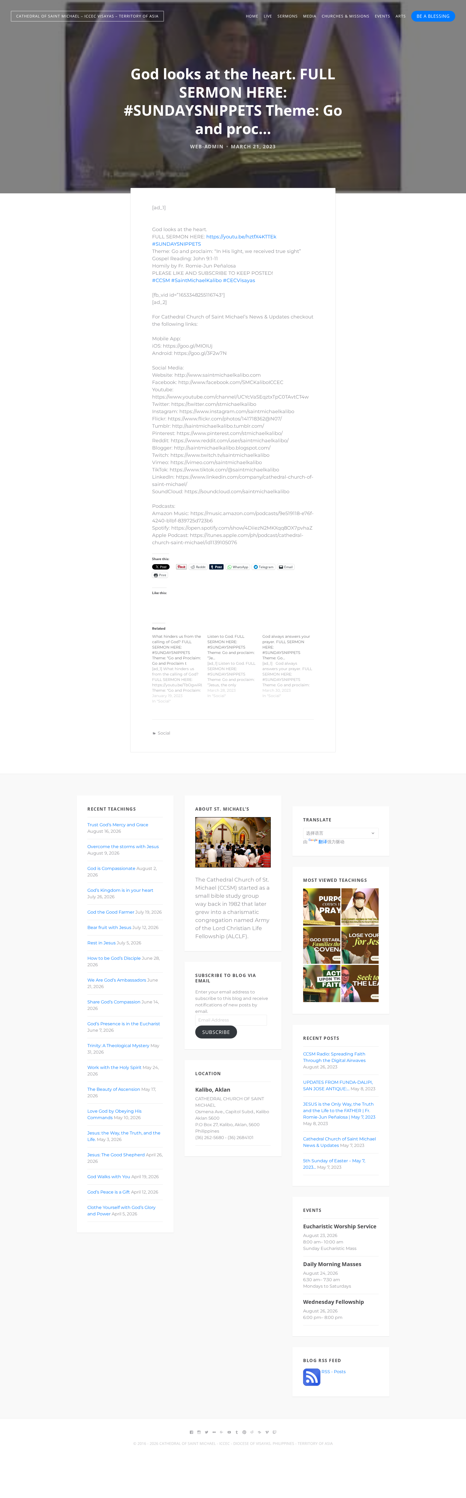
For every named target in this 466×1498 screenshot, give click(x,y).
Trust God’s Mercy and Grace (117, 824)
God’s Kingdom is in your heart (120, 890)
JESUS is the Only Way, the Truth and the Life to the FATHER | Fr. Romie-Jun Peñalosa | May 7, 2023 (339, 1111)
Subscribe (216, 1032)
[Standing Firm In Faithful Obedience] (321, 983)
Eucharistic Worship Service (339, 1226)
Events (382, 16)
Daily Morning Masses (332, 1264)
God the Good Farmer (110, 912)
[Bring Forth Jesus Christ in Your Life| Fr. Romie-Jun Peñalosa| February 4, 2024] (321, 906)
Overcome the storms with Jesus (123, 846)
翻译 (322, 841)
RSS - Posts (333, 1371)
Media (309, 16)
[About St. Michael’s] (233, 842)
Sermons (287, 16)
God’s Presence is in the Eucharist (123, 1023)
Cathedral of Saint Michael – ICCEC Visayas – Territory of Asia (87, 16)
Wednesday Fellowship (333, 1301)
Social (164, 733)
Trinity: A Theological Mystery (118, 1045)
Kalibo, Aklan (212, 1089)
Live (268, 16)
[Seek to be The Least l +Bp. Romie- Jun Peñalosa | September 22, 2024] (360, 983)
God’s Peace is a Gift (108, 1192)
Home (252, 16)
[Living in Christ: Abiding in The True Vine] (360, 906)
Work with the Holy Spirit (114, 1067)
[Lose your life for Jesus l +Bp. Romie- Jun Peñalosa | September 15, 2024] (360, 945)
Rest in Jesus (101, 942)
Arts (401, 16)
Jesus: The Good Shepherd (116, 1154)
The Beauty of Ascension (113, 1089)
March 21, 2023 (253, 146)
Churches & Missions (345, 16)
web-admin (207, 146)
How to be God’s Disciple (114, 958)
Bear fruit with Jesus (109, 927)
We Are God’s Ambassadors (116, 980)
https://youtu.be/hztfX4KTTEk (241, 237)
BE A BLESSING (433, 16)
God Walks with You (108, 1176)
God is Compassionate (111, 868)
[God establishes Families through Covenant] (321, 945)
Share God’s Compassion (114, 1002)
